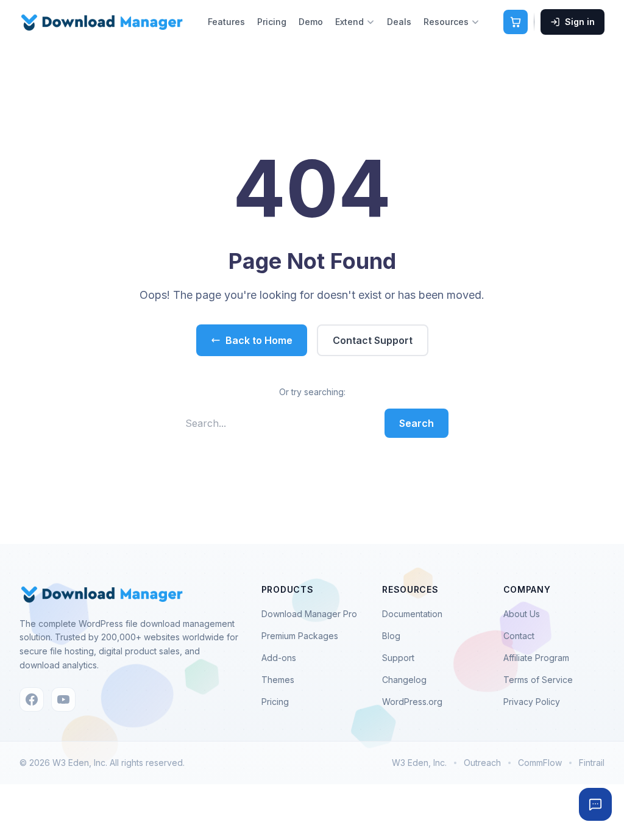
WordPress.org (412, 701)
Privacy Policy (531, 701)
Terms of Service (538, 679)
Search (416, 423)
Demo (311, 21)
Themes (277, 679)
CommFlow (540, 762)
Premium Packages (299, 636)
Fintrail (591, 762)
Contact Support (373, 340)
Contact (518, 636)
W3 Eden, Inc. (419, 762)
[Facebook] (32, 699)
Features (226, 21)
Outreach (482, 762)
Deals (399, 21)
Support (398, 657)
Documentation (412, 614)
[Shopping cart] (515, 22)
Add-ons (278, 657)
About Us (521, 614)
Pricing (271, 21)
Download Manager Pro (309, 614)
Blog (391, 636)
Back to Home (258, 340)
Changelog (404, 679)
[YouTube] (63, 699)
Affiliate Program (536, 657)
